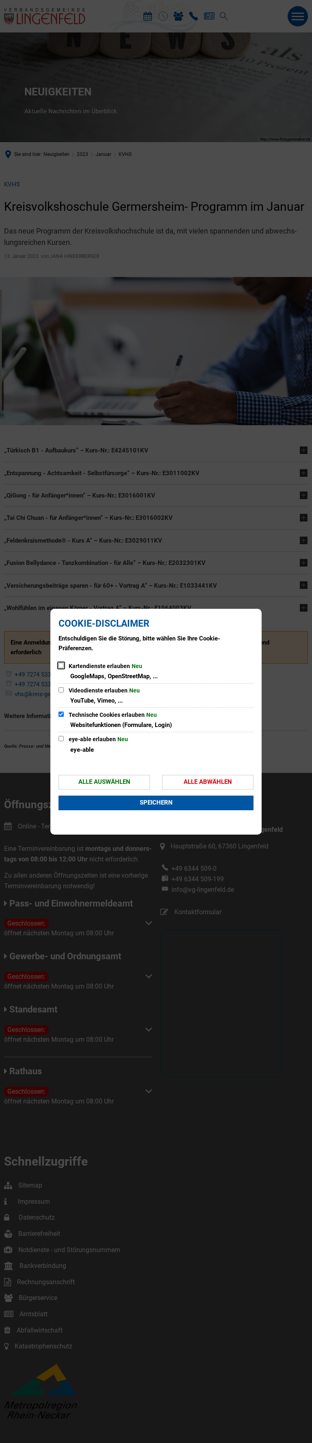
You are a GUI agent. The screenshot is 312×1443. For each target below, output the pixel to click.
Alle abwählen (208, 781)
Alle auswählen (104, 781)
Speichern (156, 802)
